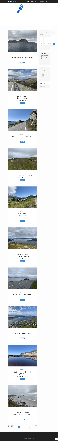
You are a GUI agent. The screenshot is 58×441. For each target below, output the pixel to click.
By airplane (42, 71)
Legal (47, 1)
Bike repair (42, 70)
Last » (32, 427)
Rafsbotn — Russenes (22, 175)
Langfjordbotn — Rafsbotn (22, 215)
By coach (42, 74)
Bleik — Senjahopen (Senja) (22, 373)
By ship (42, 75)
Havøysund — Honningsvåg (22, 97)
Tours (36, 1)
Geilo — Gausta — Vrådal (44, 63)
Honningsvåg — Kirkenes (22, 57)
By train (42, 76)
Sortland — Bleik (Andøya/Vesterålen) (22, 413)
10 (26, 427)
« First (11, 426)
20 (28, 427)
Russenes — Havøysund (22, 136)
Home (28, 1)
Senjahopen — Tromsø (22, 333)
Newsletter (42, 1)
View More (22, 62)
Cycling (42, 77)
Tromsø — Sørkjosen (22, 295)
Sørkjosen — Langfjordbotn (22, 255)
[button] (41, 23)
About (32, 1)
